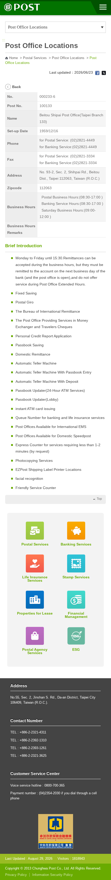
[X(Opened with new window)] (104, 72)
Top (99, 498)
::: (3, 40)
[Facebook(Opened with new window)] (97, 72)
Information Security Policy (52, 875)
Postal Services (35, 58)
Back (16, 87)
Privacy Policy (16, 875)
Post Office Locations (68, 58)
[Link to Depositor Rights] (55, 831)
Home (13, 58)
